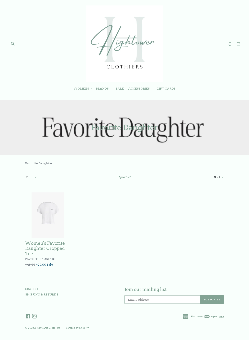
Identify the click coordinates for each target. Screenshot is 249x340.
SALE (120, 88)
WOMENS (83, 88)
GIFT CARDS (166, 88)
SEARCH (31, 289)
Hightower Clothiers (47, 328)
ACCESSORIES (141, 88)
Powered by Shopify (77, 328)
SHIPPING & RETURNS (41, 294)
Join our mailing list (145, 289)
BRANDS (104, 88)
